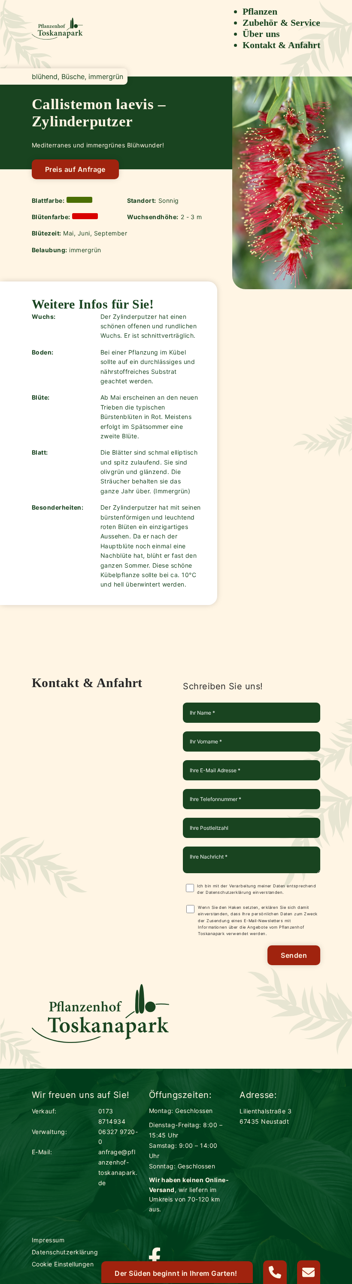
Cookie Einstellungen (63, 1264)
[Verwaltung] (275, 1272)
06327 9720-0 (118, 1137)
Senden (294, 955)
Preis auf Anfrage (75, 169)
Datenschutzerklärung (229, 892)
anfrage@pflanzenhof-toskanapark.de (118, 1167)
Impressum (48, 1240)
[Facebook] (154, 1258)
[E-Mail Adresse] (309, 1272)
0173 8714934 (111, 1116)
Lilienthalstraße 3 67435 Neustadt (265, 1116)
